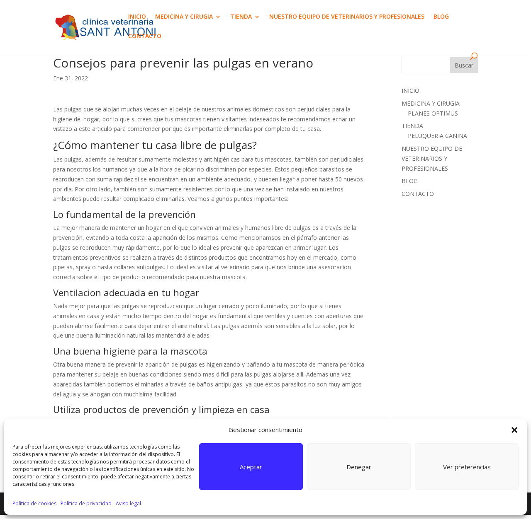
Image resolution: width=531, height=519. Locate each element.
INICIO (137, 17)
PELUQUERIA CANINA (437, 136)
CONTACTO (144, 36)
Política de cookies (34, 503)
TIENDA (241, 17)
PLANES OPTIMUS (433, 113)
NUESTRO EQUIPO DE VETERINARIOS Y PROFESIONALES (346, 17)
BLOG (441, 17)
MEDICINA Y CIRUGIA (184, 17)
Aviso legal (128, 503)
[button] (514, 430)
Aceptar (251, 467)
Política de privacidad (86, 503)
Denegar (358, 467)
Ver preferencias (467, 467)
